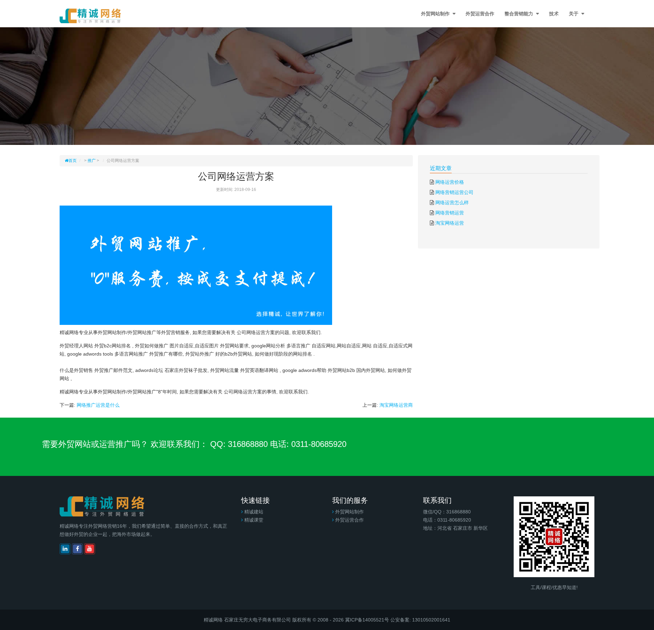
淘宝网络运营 (449, 223)
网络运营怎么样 (452, 202)
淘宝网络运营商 (396, 405)
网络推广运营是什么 (98, 405)
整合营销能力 (519, 13)
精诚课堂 (253, 520)
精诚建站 (253, 511)
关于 (574, 13)
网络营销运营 (449, 212)
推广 (92, 160)
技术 (554, 13)
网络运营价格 (449, 182)
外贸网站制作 (436, 13)
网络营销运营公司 (454, 192)
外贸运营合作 (480, 13)
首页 (72, 160)
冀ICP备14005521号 (367, 619)
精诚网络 (213, 619)
